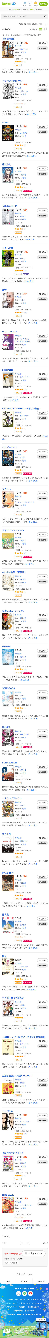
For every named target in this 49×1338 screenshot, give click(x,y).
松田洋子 (23, 1163)
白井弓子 (23, 657)
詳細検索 (41, 1281)
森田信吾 (23, 618)
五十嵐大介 (24, 132)
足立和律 (23, 770)
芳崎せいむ (24, 49)
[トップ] (6, 3)
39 (25, 187)
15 (25, 979)
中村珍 (22, 300)
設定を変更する (35, 1253)
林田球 (22, 258)
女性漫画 (18, 576)
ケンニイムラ (24, 338)
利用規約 (22, 1307)
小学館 (23, 52)
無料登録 (43, 4)
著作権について (30, 1311)
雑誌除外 (35, 24)
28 (25, 669)
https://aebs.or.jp (17, 1335)
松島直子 (23, 540)
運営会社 (39, 1314)
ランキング (24, 1281)
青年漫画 (18, 46)
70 (25, 271)
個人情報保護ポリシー (34, 1307)
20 (25, 312)
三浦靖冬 (23, 174)
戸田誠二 (23, 883)
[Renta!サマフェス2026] (13, 3)
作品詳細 (42, 48)
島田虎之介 (24, 841)
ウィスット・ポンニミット (24, 502)
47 (25, 553)
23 (25, 389)
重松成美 (23, 579)
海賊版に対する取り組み (25, 1314)
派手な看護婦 (24, 734)
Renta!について (12, 1299)
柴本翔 (22, 457)
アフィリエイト (12, 1307)
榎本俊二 (23, 216)
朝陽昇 (22, 1005)
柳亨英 (27, 341)
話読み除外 (23, 24)
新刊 (8, 1281)
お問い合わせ (37, 1299)
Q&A (28, 1299)
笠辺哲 (22, 1082)
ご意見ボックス (24, 1303)
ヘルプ (22, 1299)
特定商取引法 (18, 1311)
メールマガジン (37, 1303)
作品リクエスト (12, 1303)
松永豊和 (23, 924)
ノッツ (22, 695)
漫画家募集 (11, 1314)
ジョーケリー (19, 341)
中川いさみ (24, 91)
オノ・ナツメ (24, 377)
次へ (44, 1242)
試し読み (42, 43)
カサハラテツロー (26, 1205)
